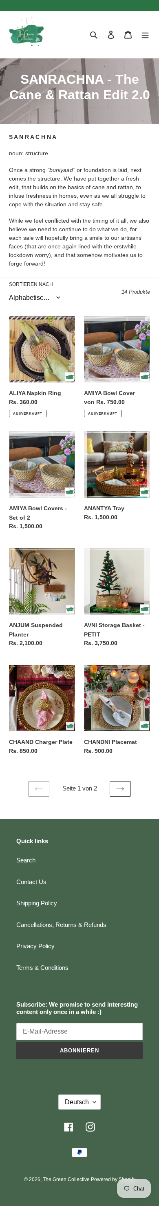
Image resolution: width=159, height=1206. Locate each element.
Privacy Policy (35, 945)
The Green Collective (67, 1179)
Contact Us (31, 881)
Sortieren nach (31, 284)
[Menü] (145, 34)
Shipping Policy (36, 903)
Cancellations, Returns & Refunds (61, 924)
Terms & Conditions (42, 967)
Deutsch (77, 1102)
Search (25, 860)
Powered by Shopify (113, 1179)
